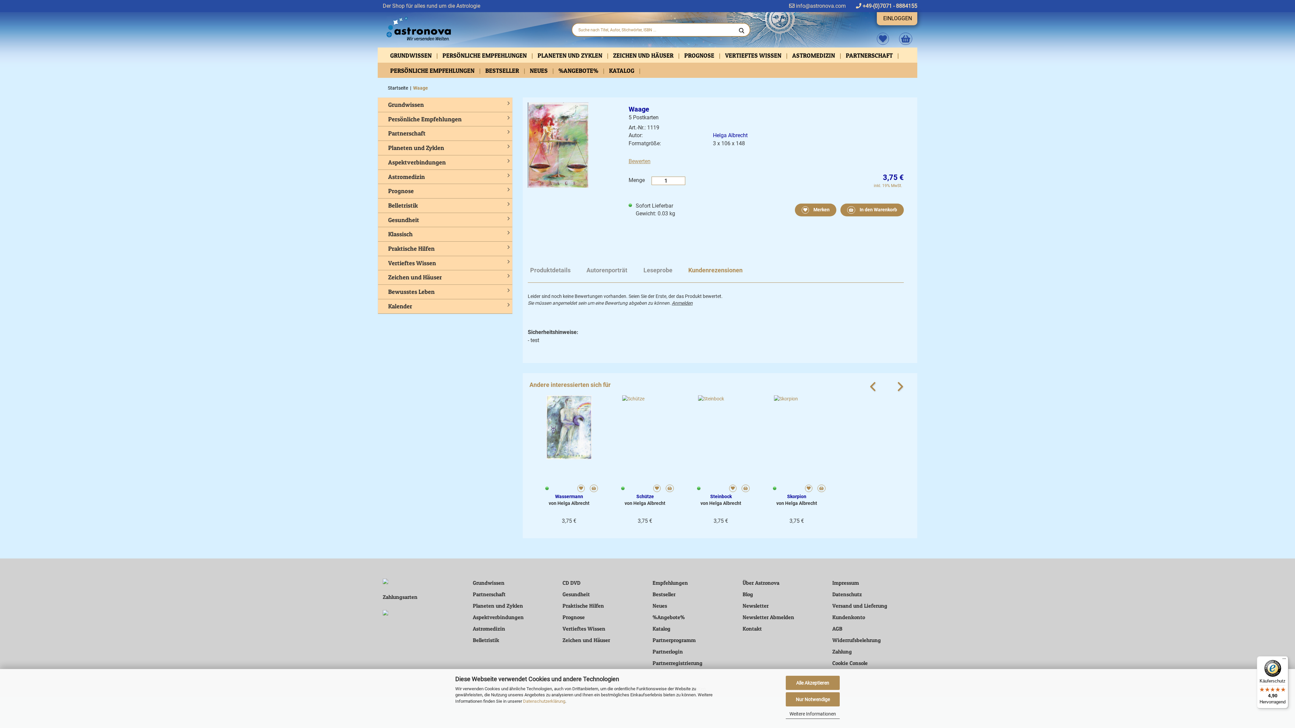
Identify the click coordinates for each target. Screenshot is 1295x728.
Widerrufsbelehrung (856, 640)
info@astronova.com (820, 6)
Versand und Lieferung (859, 605)
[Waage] (558, 144)
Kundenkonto (848, 617)
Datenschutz (847, 594)
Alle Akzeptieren (812, 683)
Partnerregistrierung (677, 663)
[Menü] (1284, 660)
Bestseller (502, 70)
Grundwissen (411, 55)
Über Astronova (761, 582)
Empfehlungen (670, 582)
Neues (539, 70)
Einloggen (897, 18)
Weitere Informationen (812, 714)
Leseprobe (657, 270)
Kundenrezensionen (715, 270)
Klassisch (400, 234)
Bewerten (640, 161)
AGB (837, 628)
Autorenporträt (606, 270)
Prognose (700, 55)
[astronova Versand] (472, 29)
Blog (748, 594)
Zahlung (842, 651)
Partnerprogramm (674, 640)
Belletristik (403, 205)
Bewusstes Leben (411, 291)
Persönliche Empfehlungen (485, 55)
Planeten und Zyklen (571, 55)
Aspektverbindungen (417, 162)
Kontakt (752, 628)
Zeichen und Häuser (644, 55)
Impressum (845, 582)
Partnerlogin (668, 651)
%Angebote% (579, 70)
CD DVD (571, 582)
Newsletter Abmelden (768, 617)
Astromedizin (814, 55)
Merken (821, 209)
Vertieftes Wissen (754, 55)
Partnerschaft (870, 55)
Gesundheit (403, 219)
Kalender (400, 306)
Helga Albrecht (730, 135)
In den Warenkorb (878, 209)
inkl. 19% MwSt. (888, 185)
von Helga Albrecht (569, 503)
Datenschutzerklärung (544, 701)
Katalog (622, 70)
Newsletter (756, 605)
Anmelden (682, 303)
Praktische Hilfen (411, 248)
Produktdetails (550, 270)
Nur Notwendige (813, 699)
